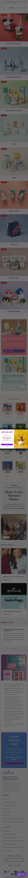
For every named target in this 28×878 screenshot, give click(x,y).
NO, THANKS (7, 446)
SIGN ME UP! (7, 444)
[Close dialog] (27, 430)
